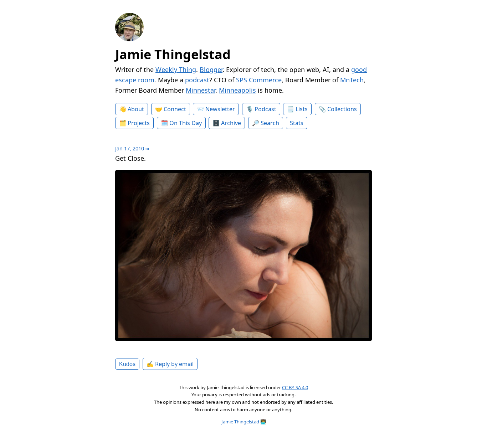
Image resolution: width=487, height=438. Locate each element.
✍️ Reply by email (170, 364)
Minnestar (200, 90)
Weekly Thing (175, 69)
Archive (231, 123)
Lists (302, 109)
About (136, 109)
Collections (342, 109)
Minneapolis (237, 90)
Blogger (211, 69)
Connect (175, 109)
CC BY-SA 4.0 (295, 387)
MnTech (352, 80)
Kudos (127, 364)
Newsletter (220, 109)
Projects (139, 123)
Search (270, 123)
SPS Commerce (259, 80)
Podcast (265, 109)
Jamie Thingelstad (173, 54)
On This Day (185, 123)
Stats (296, 123)
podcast (197, 80)
